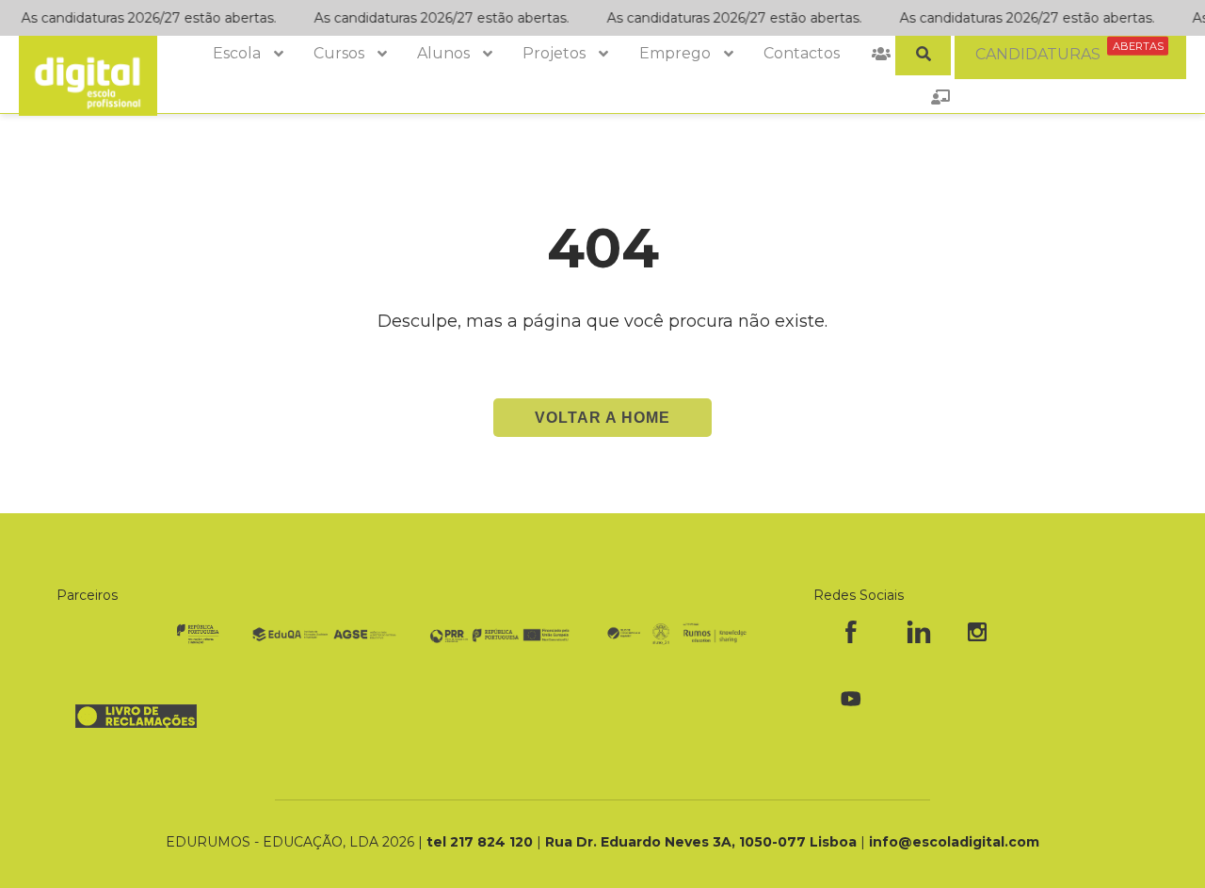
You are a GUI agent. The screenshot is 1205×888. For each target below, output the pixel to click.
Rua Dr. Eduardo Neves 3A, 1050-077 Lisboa (702, 841)
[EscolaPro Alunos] (881, 53)
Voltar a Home (602, 418)
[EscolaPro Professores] (940, 97)
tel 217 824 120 (481, 841)
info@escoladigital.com (954, 841)
